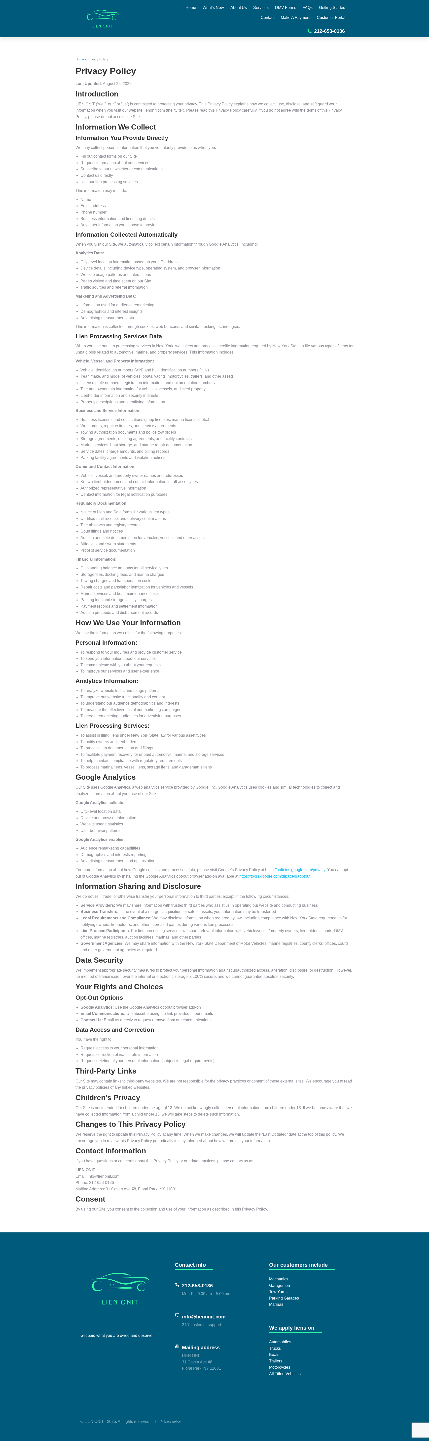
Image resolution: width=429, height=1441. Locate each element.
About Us (238, 7)
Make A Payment (295, 17)
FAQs (308, 7)
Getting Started (332, 7)
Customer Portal (331, 17)
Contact (267, 17)
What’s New (213, 7)
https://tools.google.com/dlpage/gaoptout (274, 876)
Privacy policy (171, 1421)
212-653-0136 (329, 31)
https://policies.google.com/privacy (295, 870)
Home (190, 7)
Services (261, 7)
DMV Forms (285, 7)
